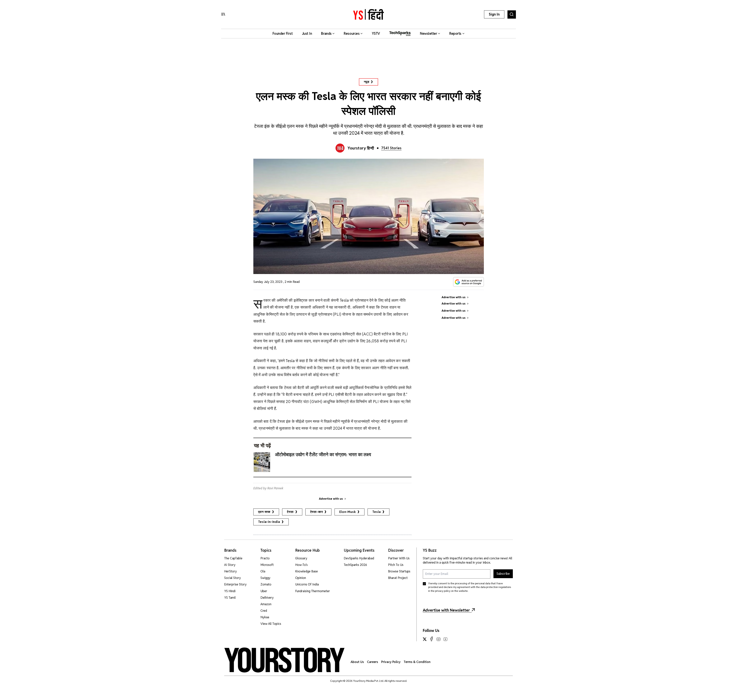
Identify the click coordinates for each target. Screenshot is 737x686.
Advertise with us (331, 498)
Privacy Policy (391, 662)
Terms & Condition (417, 662)
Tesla (376, 512)
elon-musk (347, 512)
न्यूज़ (366, 82)
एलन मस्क (264, 512)
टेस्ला (290, 512)
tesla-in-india (269, 522)
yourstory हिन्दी (361, 148)
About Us (357, 662)
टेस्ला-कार (316, 512)
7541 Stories (391, 148)
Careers (372, 662)
